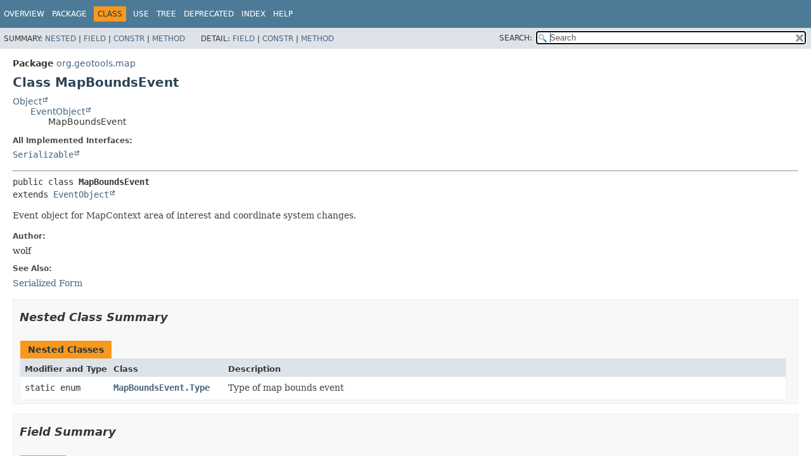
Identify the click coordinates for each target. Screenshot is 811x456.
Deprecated (209, 14)
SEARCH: (515, 38)
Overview (24, 14)
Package (69, 14)
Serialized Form (47, 283)
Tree (166, 14)
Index (253, 14)
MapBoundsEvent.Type (161, 388)
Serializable (43, 154)
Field (95, 38)
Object (27, 101)
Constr (128, 38)
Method (168, 38)
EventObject (57, 111)
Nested (60, 38)
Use (141, 14)
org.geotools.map (96, 63)
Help (283, 14)
